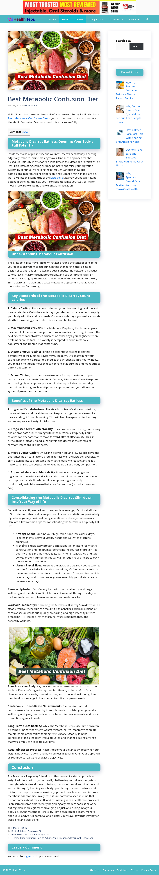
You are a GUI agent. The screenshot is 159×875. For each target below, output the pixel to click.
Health (65, 19)
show (25, 131)
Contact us (108, 870)
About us (94, 870)
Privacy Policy (148, 870)
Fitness (79, 19)
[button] (147, 19)
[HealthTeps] (21, 19)
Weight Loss (96, 19)
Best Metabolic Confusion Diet (27, 831)
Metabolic (56, 177)
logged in (29, 856)
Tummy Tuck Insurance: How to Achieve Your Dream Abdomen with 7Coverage (52, 837)
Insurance (134, 19)
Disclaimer (122, 870)
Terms (134, 870)
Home (52, 19)
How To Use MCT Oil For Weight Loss (31, 834)
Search (136, 46)
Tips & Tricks (116, 19)
